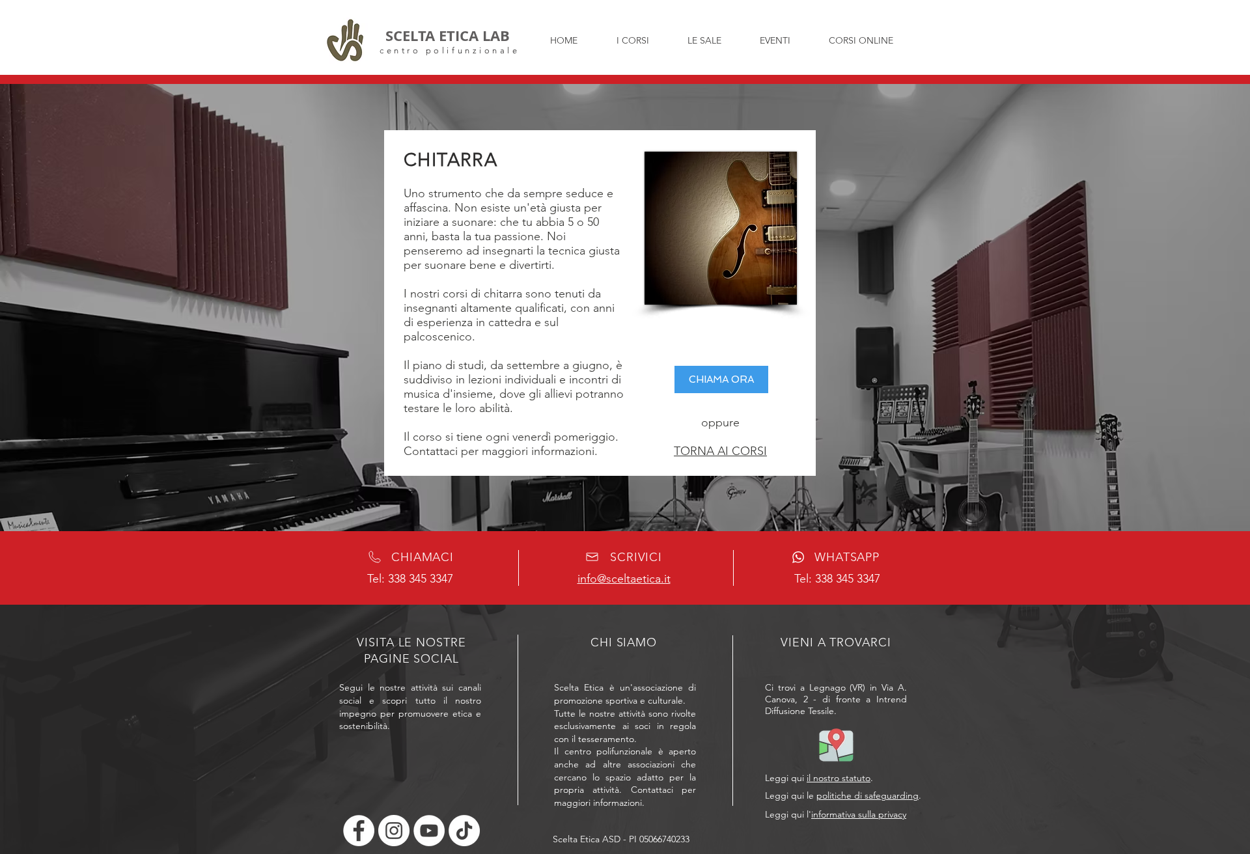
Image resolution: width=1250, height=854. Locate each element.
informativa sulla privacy (858, 814)
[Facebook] (358, 830)
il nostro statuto (838, 778)
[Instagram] (394, 830)
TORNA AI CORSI (720, 451)
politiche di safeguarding (867, 795)
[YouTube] (429, 830)
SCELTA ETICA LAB (447, 35)
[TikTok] (464, 830)
